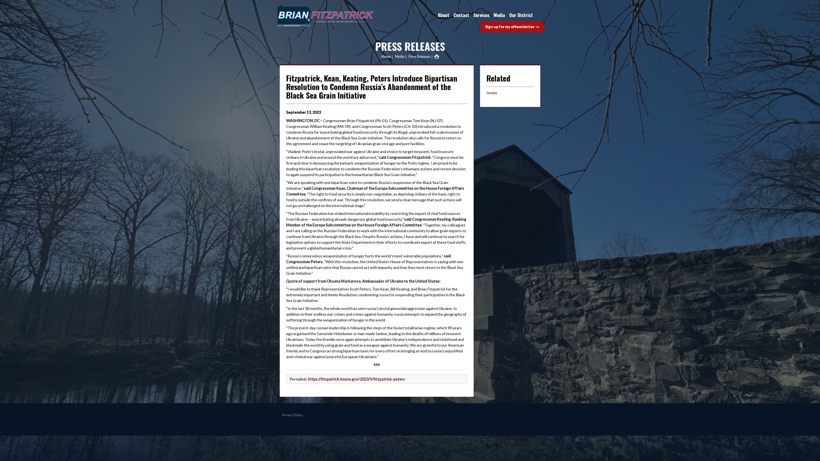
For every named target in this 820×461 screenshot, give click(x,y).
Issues (491, 92)
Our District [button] (521, 15)
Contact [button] (461, 15)
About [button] (443, 15)
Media (399, 56)
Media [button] (499, 15)
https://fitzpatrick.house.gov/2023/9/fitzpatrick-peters (356, 379)
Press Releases (410, 46)
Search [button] (539, 15)
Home (386, 56)
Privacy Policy (292, 415)
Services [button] (481, 15)
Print (436, 56)
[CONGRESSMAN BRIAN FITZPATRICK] (341, 15)
